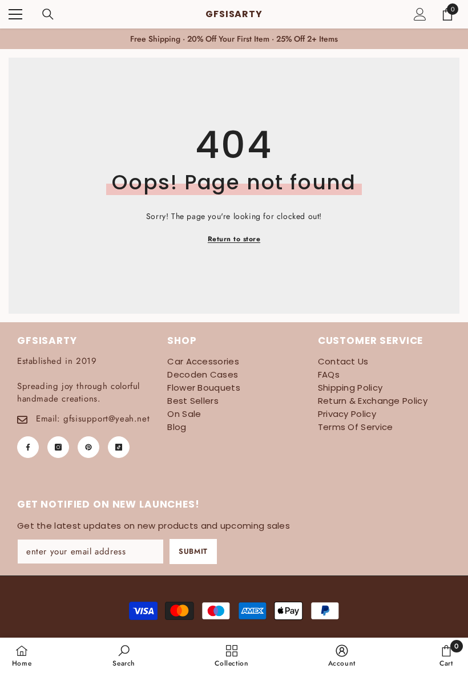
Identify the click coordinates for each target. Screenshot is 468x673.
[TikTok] (119, 447)
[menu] (15, 14)
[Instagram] (58, 447)
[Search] (48, 14)
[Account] (420, 14)
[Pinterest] (88, 447)
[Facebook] (28, 447)
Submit (193, 551)
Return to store (234, 239)
